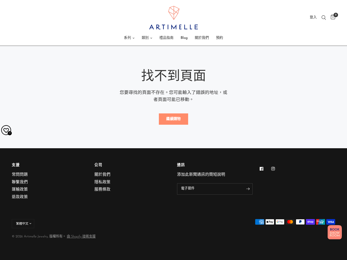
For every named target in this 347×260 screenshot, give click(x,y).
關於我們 (202, 38)
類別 (145, 38)
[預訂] (335, 232)
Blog (184, 38)
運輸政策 (20, 190)
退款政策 (20, 197)
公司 (98, 165)
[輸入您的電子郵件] (248, 189)
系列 (127, 38)
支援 (16, 165)
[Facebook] (265, 169)
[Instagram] (276, 169)
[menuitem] (129, 38)
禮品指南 (166, 38)
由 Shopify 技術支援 (81, 236)
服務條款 (102, 190)
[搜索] (323, 17)
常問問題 (20, 175)
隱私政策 (102, 182)
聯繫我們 (20, 182)
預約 (219, 38)
